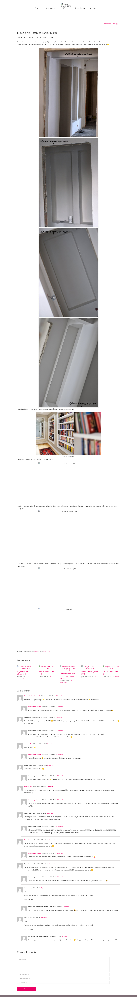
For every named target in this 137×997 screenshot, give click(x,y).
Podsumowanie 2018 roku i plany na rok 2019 (67, 676)
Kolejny (115, 24)
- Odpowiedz (58, 696)
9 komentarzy (66, 681)
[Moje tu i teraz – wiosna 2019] (25, 666)
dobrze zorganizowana (34, 706)
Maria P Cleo (27, 786)
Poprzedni (107, 24)
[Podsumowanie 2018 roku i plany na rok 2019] (68, 666)
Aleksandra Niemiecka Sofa (32, 696)
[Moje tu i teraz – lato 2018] (111, 666)
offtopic (36, 652)
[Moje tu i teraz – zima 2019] (47, 666)
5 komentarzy (45, 677)
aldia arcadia (28, 744)
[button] (95, 8)
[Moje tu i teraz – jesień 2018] (89, 666)
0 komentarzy (23, 677)
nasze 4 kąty (46, 652)
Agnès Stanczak (28, 840)
